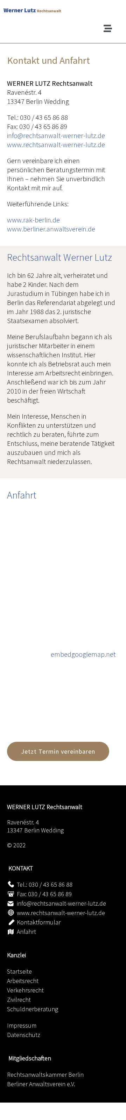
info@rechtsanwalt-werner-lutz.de (56, 135)
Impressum (21, 1025)
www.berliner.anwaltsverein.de (51, 228)
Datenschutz (23, 1035)
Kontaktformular (39, 922)
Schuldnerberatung (32, 1009)
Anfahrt (26, 932)
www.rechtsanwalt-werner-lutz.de (56, 144)
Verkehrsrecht (25, 990)
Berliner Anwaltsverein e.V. (41, 1084)
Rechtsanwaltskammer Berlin (45, 1075)
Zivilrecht (19, 1000)
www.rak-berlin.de (33, 219)
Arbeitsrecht (22, 981)
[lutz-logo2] (65, 10)
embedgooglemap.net (83, 654)
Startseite (19, 971)
